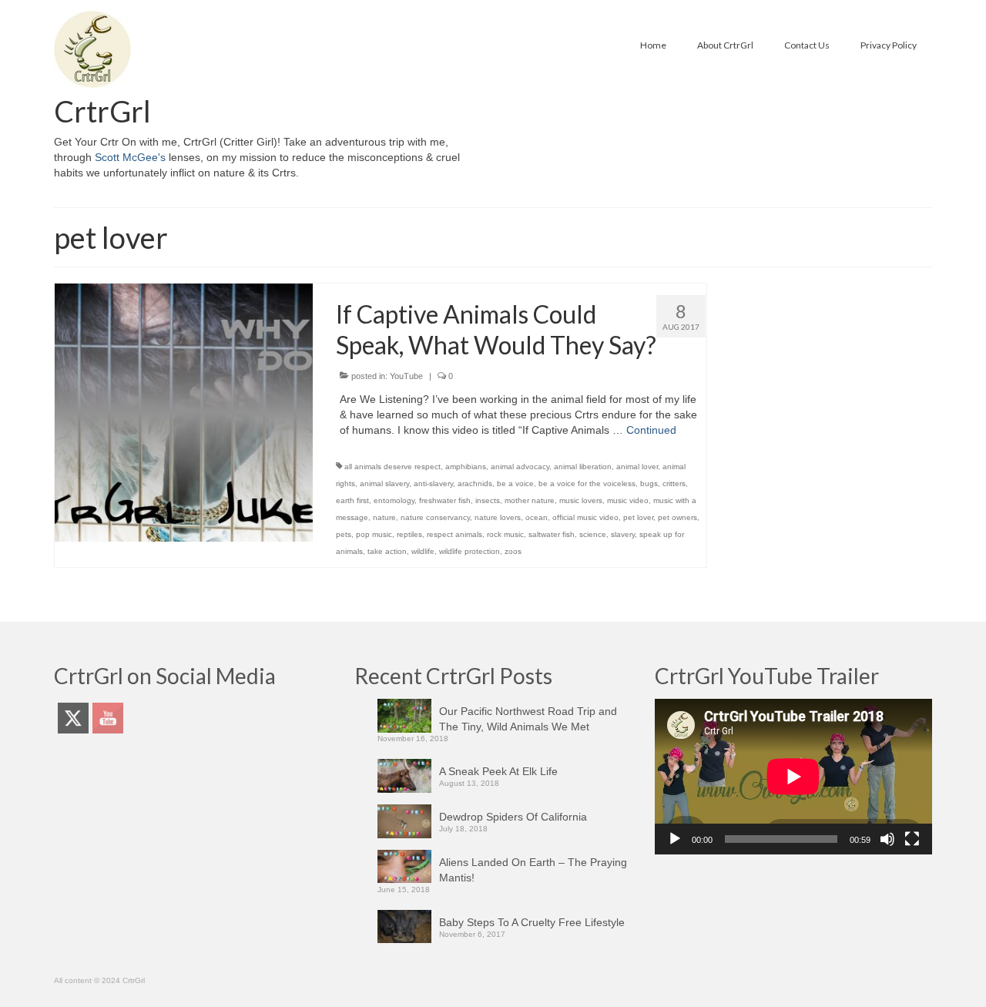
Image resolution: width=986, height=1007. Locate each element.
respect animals (454, 534)
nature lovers (498, 517)
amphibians (465, 466)
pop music (374, 534)
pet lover (638, 517)
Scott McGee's (130, 157)
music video (628, 500)
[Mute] (887, 839)
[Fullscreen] (912, 839)
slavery (623, 534)
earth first (352, 500)
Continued (651, 430)
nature (384, 517)
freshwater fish (445, 500)
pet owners (677, 517)
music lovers (580, 500)
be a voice (515, 483)
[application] (793, 776)
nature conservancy (435, 517)
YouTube (406, 376)
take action (387, 551)
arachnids (475, 483)
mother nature (530, 500)
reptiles (409, 534)
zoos (513, 551)
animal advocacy (520, 466)
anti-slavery (433, 483)
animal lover (637, 466)
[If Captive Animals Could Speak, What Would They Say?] (184, 411)
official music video (585, 517)
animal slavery (384, 483)
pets (343, 534)
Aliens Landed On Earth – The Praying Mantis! (533, 870)
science (592, 534)
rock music (505, 534)
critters (674, 483)
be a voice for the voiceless (587, 483)
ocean (536, 517)
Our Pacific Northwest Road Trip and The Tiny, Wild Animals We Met (528, 719)
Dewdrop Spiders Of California (513, 817)
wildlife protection (469, 551)
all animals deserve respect (392, 466)
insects (487, 500)
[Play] (674, 839)
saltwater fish (551, 534)
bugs (649, 483)
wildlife (422, 551)
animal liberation (583, 466)
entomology (394, 500)
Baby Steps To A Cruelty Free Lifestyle (532, 922)
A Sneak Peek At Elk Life (498, 771)
